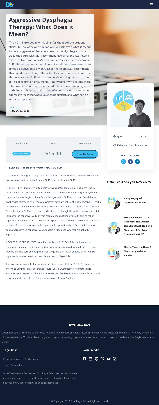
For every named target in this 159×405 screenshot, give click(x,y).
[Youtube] (109, 359)
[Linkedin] (90, 359)
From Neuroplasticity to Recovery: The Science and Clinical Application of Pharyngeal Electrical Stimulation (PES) (139, 226)
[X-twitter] (102, 359)
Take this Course (85, 154)
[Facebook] (84, 359)
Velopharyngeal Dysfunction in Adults (136, 201)
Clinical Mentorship (138, 145)
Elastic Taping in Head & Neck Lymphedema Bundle (138, 251)
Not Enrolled (21, 153)
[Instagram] (115, 359)
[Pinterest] (96, 359)
